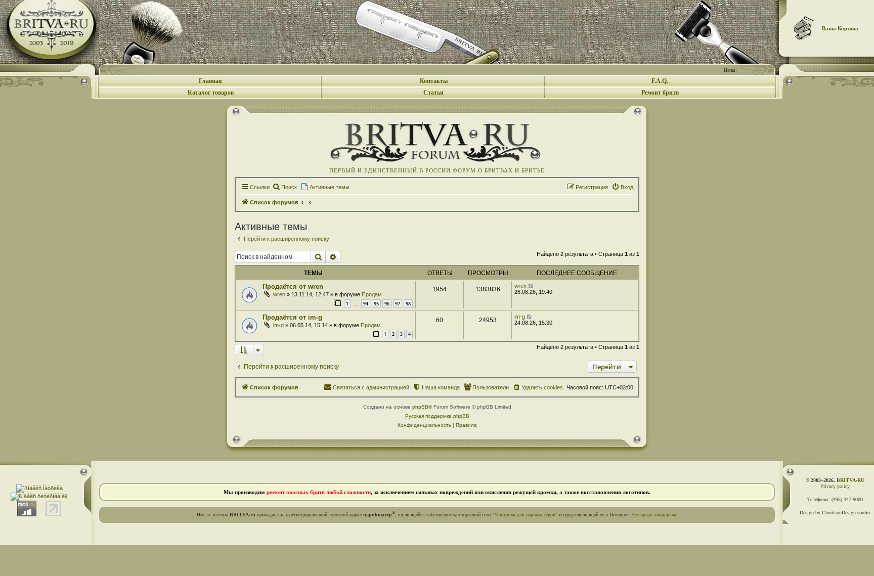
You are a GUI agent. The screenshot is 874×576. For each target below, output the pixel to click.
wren (279, 294)
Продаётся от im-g (292, 317)
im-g (278, 325)
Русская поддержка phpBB (437, 416)
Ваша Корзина (840, 28)
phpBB (420, 407)
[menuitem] (284, 187)
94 (365, 303)
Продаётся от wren (293, 286)
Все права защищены (653, 514)
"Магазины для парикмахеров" (524, 514)
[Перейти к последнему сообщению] (531, 286)
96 (386, 303)
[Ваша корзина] (804, 27)
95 (376, 303)
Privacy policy (835, 486)
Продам (372, 294)
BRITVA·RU (850, 480)
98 (408, 303)
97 (397, 303)
